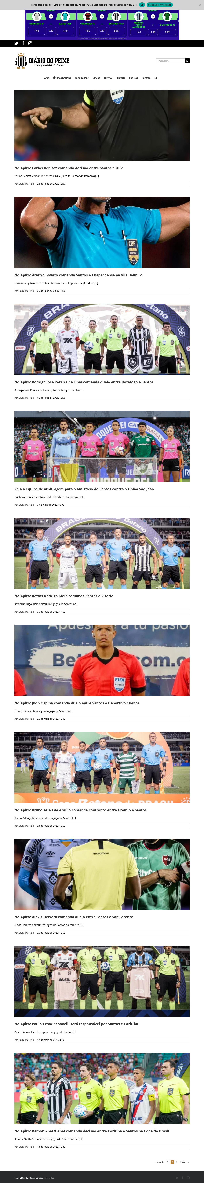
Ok (142, 5)
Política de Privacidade (159, 5)
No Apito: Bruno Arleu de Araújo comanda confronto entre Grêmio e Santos (80, 809)
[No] (200, 4)
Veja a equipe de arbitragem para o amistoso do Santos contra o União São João (84, 488)
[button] (156, 77)
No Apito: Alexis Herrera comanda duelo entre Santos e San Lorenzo (73, 916)
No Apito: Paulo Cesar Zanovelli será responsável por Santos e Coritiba (76, 1023)
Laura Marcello (26, 183)
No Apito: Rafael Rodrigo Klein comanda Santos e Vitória (63, 595)
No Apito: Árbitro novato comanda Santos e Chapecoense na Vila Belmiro (78, 275)
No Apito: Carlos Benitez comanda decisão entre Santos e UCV (68, 167)
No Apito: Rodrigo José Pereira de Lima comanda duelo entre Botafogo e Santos (83, 382)
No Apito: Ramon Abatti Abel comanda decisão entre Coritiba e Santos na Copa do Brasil (91, 1130)
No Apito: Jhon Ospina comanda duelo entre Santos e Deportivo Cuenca (76, 703)
